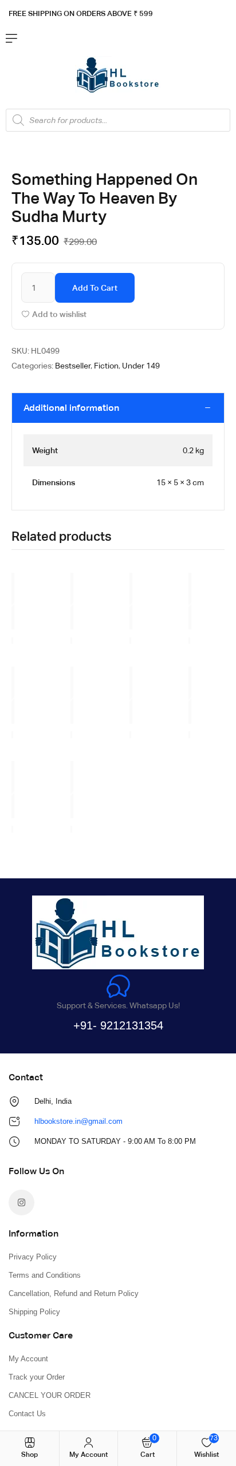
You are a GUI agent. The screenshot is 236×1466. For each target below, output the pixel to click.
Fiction (106, 365)
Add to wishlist (59, 314)
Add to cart (94, 287)
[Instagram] (21, 1202)
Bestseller (73, 365)
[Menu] (11, 38)
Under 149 (141, 365)
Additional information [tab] (71, 407)
